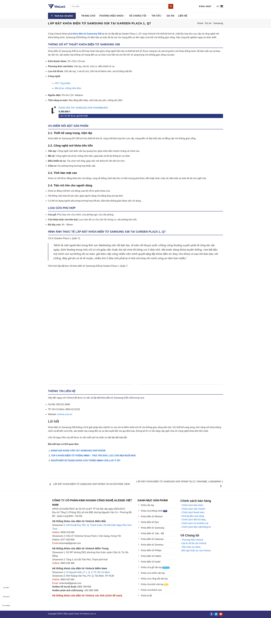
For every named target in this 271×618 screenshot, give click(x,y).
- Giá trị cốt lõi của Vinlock (193, 543)
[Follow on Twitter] (216, 614)
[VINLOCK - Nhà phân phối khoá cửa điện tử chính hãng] (57, 6)
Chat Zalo (6, 596)
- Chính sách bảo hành (191, 505)
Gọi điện (6, 587)
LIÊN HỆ (182, 16)
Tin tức (156, 16)
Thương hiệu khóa (111, 16)
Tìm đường (6, 605)
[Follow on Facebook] (211, 614)
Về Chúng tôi (137, 16)
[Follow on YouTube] (221, 614)
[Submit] (170, 6)
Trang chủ (88, 16)
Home (200, 23)
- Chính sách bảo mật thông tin (195, 527)
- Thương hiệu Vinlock (191, 540)
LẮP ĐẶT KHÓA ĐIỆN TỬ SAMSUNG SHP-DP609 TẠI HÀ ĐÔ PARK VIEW (91, 484)
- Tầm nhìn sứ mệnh (190, 547)
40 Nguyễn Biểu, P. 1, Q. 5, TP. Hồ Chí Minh (88, 572)
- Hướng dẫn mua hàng (192, 516)
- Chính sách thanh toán (192, 512)
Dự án (170, 16)
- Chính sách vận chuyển (192, 509)
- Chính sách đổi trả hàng (193, 519)
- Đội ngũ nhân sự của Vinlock (195, 550)
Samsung (218, 23)
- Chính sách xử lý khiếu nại (194, 523)
